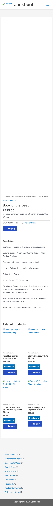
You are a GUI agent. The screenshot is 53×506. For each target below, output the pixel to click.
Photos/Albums (25, 196)
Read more (9, 366)
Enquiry (11, 228)
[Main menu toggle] (47, 4)
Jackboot (23, 4)
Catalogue (13, 196)
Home (5, 196)
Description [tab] (8, 241)
